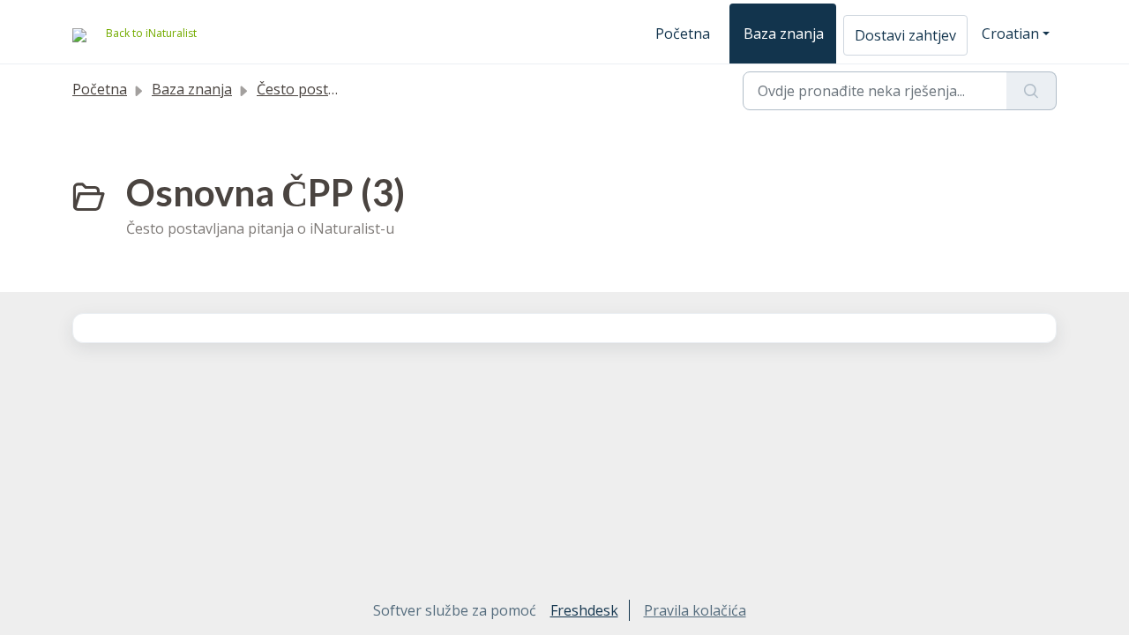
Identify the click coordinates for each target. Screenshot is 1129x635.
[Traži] (1031, 90)
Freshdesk (584, 610)
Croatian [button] (1010, 33)
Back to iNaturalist (151, 33)
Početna (682, 33)
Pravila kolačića (695, 610)
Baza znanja (784, 33)
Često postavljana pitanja (340, 89)
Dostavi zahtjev (905, 35)
